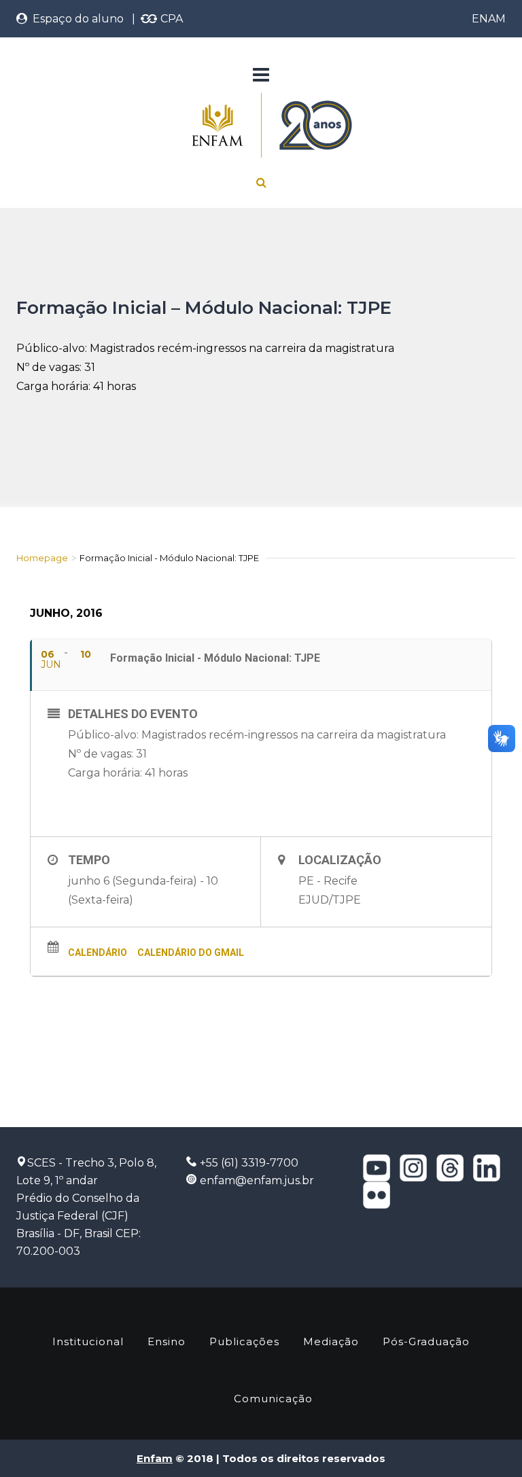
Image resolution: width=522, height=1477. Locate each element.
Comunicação (273, 1398)
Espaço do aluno (75, 18)
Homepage (42, 557)
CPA (170, 18)
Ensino (166, 1341)
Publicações (244, 1341)
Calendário (97, 952)
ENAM (489, 18)
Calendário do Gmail (190, 952)
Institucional (88, 1341)
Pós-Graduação (426, 1341)
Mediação (331, 1341)
